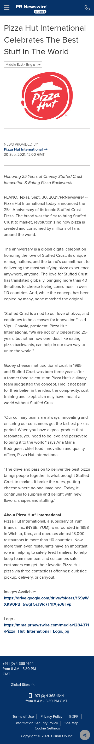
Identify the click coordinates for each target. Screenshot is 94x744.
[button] (47, 96)
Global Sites (21, 684)
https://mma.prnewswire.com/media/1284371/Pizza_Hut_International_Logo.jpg (46, 628)
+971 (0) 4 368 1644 (18, 663)
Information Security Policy (36, 723)
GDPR (74, 716)
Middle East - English (21, 64)
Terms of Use (23, 716)
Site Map (71, 723)
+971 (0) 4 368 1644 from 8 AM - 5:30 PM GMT (46, 698)
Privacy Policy (51, 716)
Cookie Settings (47, 728)
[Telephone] (87, 8)
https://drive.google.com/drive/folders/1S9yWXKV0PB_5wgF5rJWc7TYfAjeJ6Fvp (46, 601)
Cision (56, 736)
